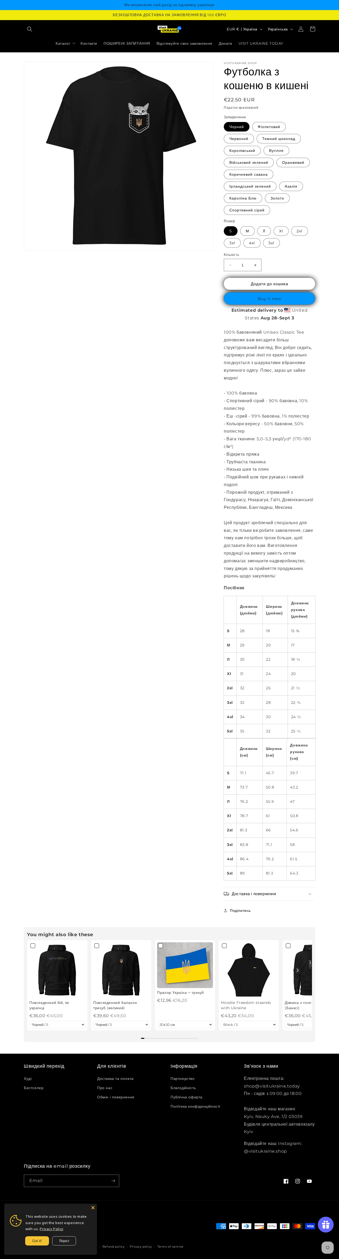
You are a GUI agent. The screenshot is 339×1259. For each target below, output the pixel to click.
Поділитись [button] (240, 910)
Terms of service (170, 1246)
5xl (271, 243)
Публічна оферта (187, 1097)
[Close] (93, 1207)
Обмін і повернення (116, 1097)
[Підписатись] (113, 1181)
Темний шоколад (278, 138)
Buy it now (269, 298)
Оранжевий (293, 162)
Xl (281, 231)
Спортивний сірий (247, 210)
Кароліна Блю (243, 198)
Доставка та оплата (115, 1078)
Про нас (104, 1087)
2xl (299, 231)
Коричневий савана (248, 174)
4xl (252, 243)
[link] (57, 970)
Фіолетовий (269, 126)
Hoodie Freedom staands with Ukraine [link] (246, 1005)
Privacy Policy (51, 1228)
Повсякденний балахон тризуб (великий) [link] (115, 1005)
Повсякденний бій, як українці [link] (49, 1005)
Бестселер (33, 1087)
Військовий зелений (248, 162)
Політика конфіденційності (195, 1106)
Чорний (236, 126)
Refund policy (113, 1246)
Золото (277, 198)
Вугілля (276, 150)
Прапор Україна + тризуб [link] (180, 992)
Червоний (238, 138)
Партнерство (183, 1078)
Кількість (231, 254)
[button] (29, 29)
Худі (28, 1078)
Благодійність (183, 1087)
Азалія (291, 186)
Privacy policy (141, 1246)
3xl (232, 243)
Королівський (242, 150)
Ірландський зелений (250, 186)
